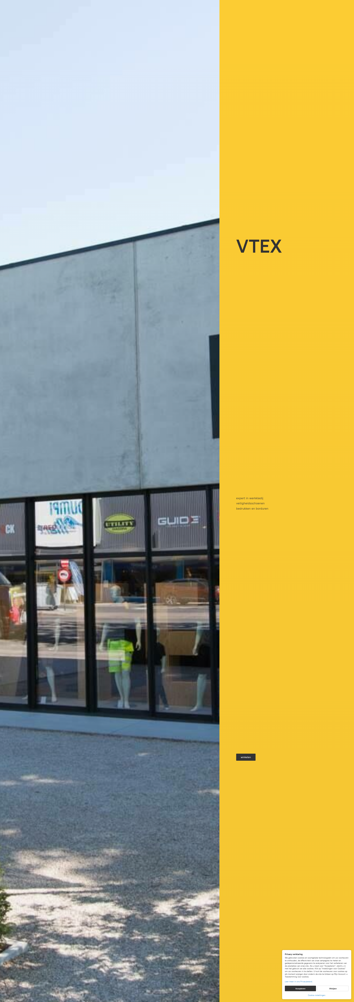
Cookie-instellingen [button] (316, 995)
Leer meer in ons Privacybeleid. (299, 981)
